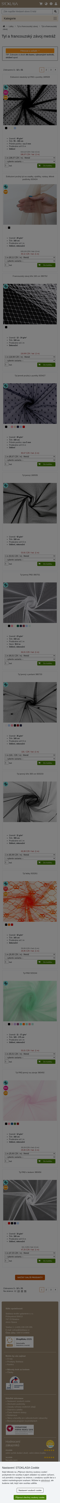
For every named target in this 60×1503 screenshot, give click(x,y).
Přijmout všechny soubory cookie (30, 1497)
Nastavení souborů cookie (30, 1490)
